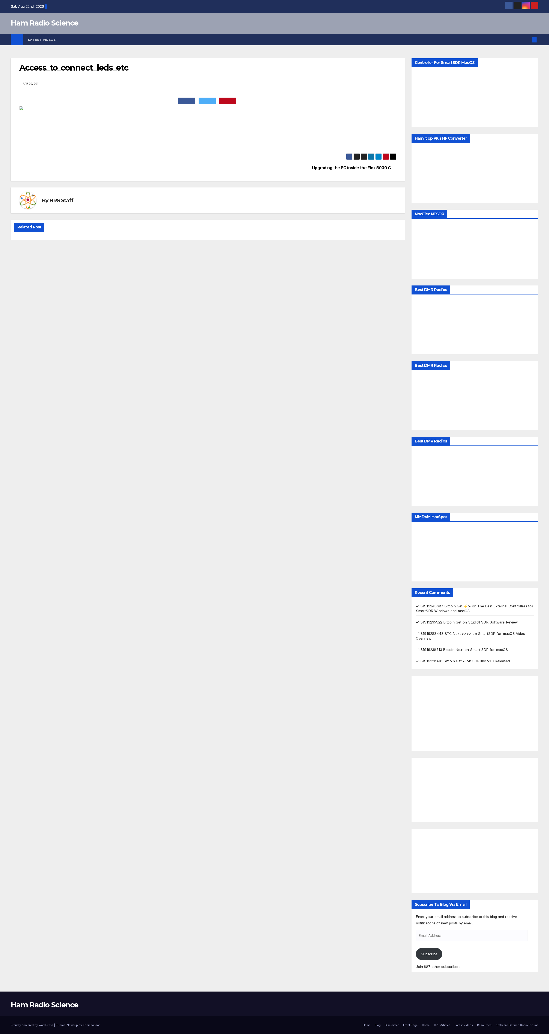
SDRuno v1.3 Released (491, 661)
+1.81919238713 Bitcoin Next (439, 650)
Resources (484, 1025)
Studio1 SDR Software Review (493, 622)
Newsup (72, 1025)
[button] (527, 40)
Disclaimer (392, 1025)
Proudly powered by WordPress (32, 1025)
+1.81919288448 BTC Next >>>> (444, 633)
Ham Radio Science (44, 22)
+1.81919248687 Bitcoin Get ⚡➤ (443, 606)
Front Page (410, 1025)
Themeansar (91, 1025)
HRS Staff (61, 200)
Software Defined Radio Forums (517, 1025)
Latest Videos (42, 40)
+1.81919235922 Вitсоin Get (439, 622)
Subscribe (429, 954)
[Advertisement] (475, 713)
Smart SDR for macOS (489, 650)
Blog (378, 1025)
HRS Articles (442, 1025)
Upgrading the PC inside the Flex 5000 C (351, 167)
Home (367, 1025)
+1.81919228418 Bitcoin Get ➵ (441, 661)
